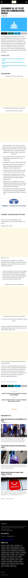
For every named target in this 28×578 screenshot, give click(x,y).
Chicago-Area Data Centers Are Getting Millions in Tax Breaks (13, 59)
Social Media (10, 561)
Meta (8, 559)
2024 (12, 545)
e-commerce (21, 550)
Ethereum (18, 552)
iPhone (12, 556)
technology (12, 563)
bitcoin (22, 547)
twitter (12, 566)
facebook (24, 552)
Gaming (8, 554)
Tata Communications (11, 381)
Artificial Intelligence (15, 547)
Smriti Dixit (4, 16)
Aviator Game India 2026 (7, 540)
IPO (16, 556)
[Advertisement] (14, 92)
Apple (8, 547)
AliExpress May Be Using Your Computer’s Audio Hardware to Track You (14, 66)
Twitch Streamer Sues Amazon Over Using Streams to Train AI (13, 62)
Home (2, 6)
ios (8, 556)
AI (21, 545)
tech (7, 563)
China (8, 550)
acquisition (17, 545)
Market (19, 556)
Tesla (17, 563)
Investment (4, 556)
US (15, 566)
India (17, 554)
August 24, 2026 (10, 422)
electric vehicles (5, 552)
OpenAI (21, 559)
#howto (7, 545)
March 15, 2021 (12, 16)
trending (7, 566)
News (17, 559)
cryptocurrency (14, 550)
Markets (3, 559)
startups (3, 563)
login (5, 498)
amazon (3, 547)
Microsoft (12, 559)
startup (20, 561)
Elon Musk (12, 552)
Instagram (22, 554)
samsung (3, 561)
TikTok (21, 563)
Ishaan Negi (4, 422)
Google (12, 554)
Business (6, 6)
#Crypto (3, 545)
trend (3, 566)
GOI (4, 381)
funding (3, 554)
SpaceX (15, 561)
